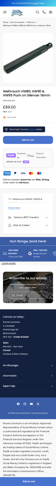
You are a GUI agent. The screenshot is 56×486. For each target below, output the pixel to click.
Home (5, 22)
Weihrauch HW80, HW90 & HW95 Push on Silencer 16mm (27, 25)
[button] (4, 12)
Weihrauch (9, 101)
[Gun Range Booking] (44, 12)
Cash (36, 3)
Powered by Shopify (40, 413)
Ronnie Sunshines (23, 413)
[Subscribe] (43, 295)
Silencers (31, 22)
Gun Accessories (17, 22)
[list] (28, 253)
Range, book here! (28, 241)
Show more (14, 207)
